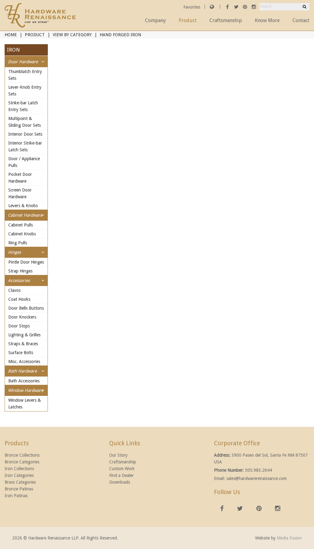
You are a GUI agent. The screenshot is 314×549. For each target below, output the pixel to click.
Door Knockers (22, 317)
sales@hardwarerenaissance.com (256, 478)
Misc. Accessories (24, 361)
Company (155, 20)
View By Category (72, 34)
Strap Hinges (20, 271)
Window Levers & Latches (24, 403)
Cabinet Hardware (25, 215)
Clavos (14, 290)
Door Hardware (23, 61)
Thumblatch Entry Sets (25, 75)
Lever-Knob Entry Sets (24, 90)
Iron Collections (19, 468)
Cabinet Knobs (22, 233)
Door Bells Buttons (26, 308)
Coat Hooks (19, 299)
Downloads (119, 482)
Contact (301, 20)
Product (188, 20)
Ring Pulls (17, 242)
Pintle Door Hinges (26, 262)
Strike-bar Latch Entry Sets (23, 106)
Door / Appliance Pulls (24, 162)
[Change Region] (212, 6)
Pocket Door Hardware (20, 178)
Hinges (14, 252)
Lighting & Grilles (24, 334)
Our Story (118, 455)
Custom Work (122, 468)
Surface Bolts (20, 352)
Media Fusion (289, 537)
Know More (267, 20)
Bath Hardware (22, 371)
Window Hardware (25, 390)
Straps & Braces (23, 343)
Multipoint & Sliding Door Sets (24, 122)
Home (11, 34)
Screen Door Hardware (20, 193)
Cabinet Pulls (20, 224)
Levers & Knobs (23, 205)
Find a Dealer (121, 475)
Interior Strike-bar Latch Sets (25, 146)
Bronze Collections (22, 455)
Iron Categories (19, 475)
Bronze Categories (22, 461)
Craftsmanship (225, 20)
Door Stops (19, 325)
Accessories (19, 280)
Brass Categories (20, 482)
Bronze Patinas (19, 488)
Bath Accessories (24, 380)
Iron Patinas (16, 495)
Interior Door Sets (25, 134)
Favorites (192, 7)
